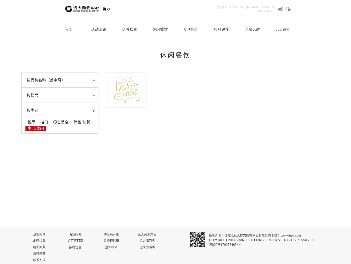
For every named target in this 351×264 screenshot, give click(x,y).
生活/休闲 (35, 128)
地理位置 (39, 241)
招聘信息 (75, 247)
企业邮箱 (111, 247)
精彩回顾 (39, 247)
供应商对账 (111, 234)
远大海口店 (147, 241)
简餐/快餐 (82, 122)
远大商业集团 (147, 234)
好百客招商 (75, 241)
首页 (68, 29)
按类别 (32, 110)
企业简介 (39, 234)
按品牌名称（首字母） (46, 80)
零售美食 (61, 122)
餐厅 (31, 122)
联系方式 (39, 260)
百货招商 (75, 234)
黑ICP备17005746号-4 (225, 245)
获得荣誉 (39, 254)
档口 (44, 122)
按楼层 (32, 95)
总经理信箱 (111, 241)
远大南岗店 (147, 247)
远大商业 (283, 29)
